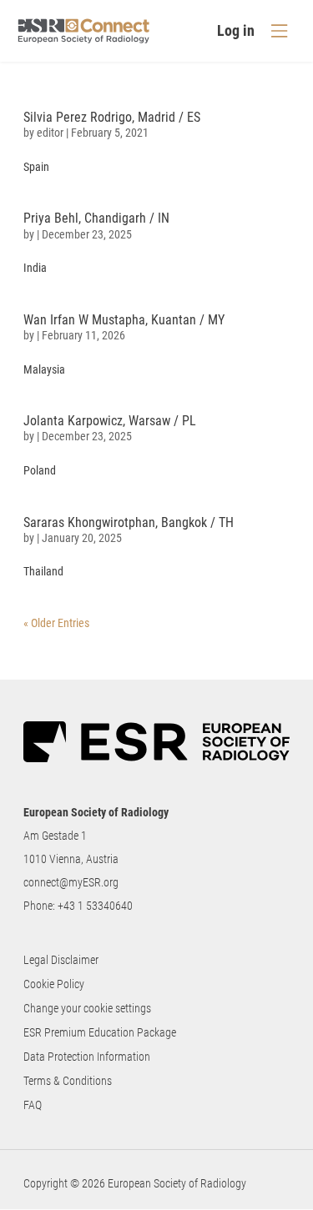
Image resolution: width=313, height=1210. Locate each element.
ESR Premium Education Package (99, 1032)
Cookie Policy (53, 984)
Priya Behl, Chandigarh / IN (96, 218)
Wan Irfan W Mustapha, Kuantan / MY (124, 320)
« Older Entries (56, 623)
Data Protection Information (86, 1056)
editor (50, 132)
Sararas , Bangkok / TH (128, 522)
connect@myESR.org (71, 882)
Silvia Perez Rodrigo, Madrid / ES (111, 117)
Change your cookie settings (87, 1008)
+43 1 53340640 (95, 905)
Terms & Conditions (67, 1080)
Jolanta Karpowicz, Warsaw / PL (109, 421)
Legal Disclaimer (60, 959)
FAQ (32, 1105)
